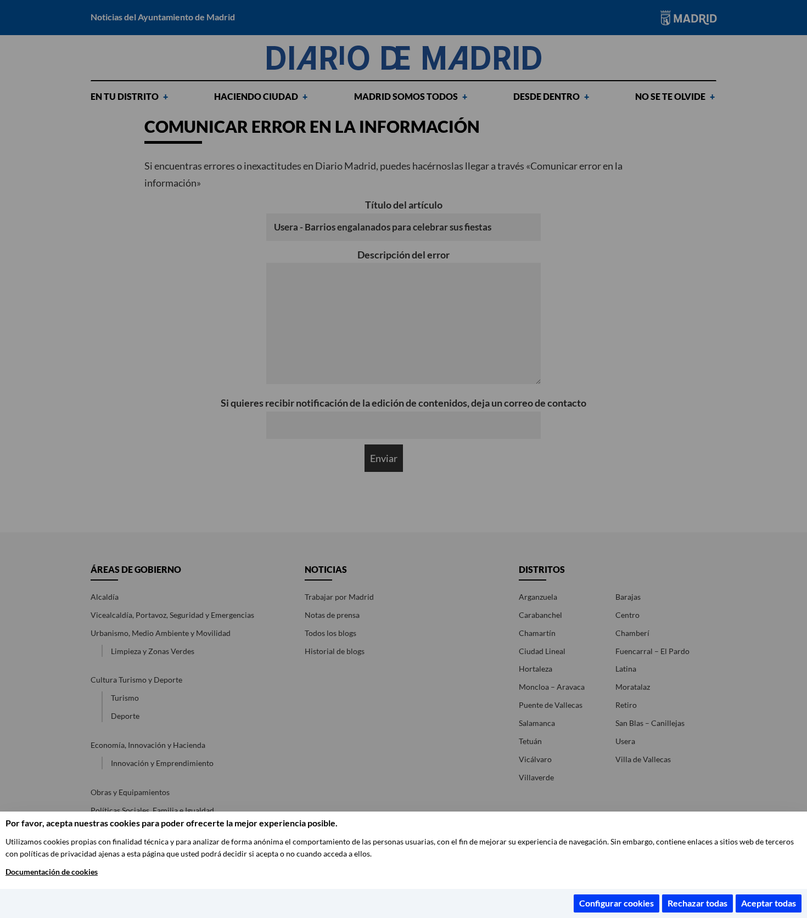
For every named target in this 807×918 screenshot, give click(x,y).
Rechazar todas (697, 903)
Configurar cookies (616, 903)
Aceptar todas (768, 903)
